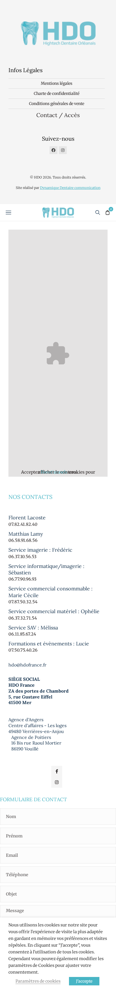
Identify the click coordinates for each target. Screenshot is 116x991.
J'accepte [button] (84, 981)
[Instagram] (63, 150)
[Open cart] (107, 212)
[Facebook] (53, 150)
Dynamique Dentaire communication (70, 188)
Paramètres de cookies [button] (38, 981)
